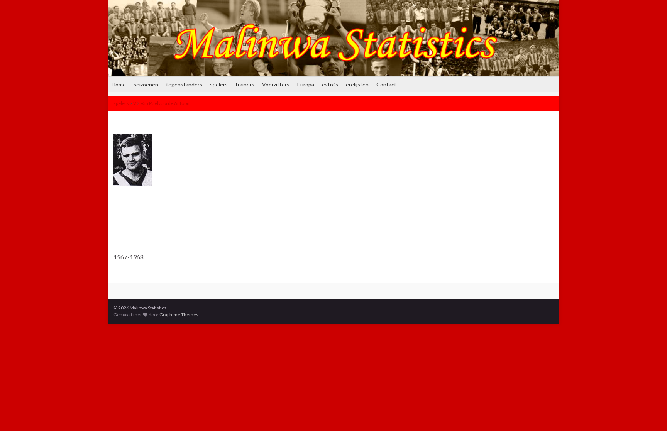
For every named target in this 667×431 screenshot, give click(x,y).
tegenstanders (184, 84)
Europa (305, 84)
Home (119, 84)
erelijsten (357, 84)
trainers (244, 84)
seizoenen (146, 84)
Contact (386, 84)
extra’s (330, 84)
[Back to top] (649, 413)
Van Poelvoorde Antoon (165, 103)
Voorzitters (275, 84)
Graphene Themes (178, 315)
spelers (219, 84)
